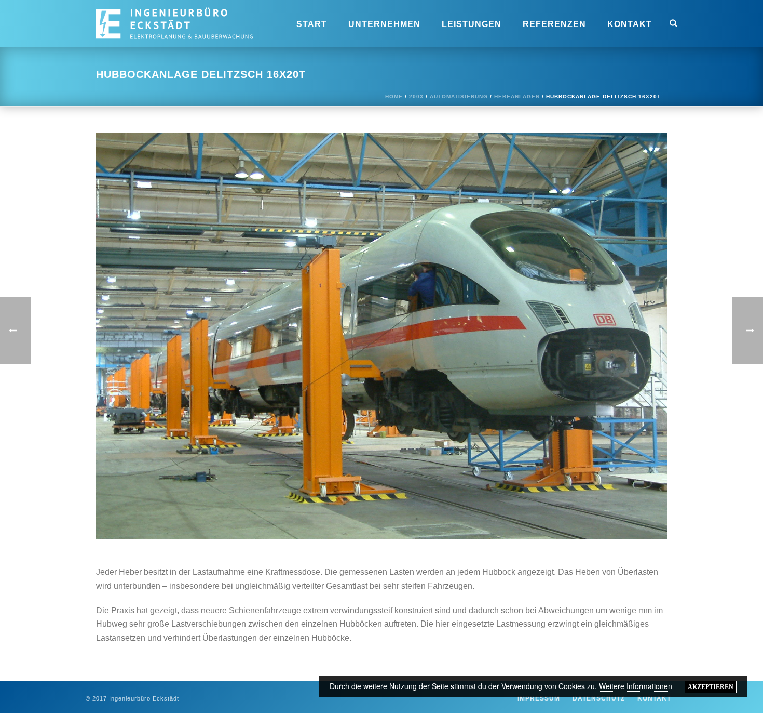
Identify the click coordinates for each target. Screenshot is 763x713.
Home (394, 96)
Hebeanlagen (517, 96)
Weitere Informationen (635, 686)
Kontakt (629, 24)
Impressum (538, 698)
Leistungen (471, 24)
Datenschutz (599, 698)
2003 (416, 96)
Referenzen (554, 24)
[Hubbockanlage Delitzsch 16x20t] (381, 335)
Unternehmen (384, 24)
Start (311, 24)
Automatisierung (459, 96)
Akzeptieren (710, 687)
